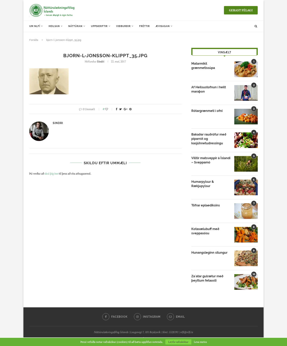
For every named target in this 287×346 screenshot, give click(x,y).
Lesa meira (200, 342)
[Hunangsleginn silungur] (246, 258)
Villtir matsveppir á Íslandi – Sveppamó (210, 160)
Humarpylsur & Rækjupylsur (202, 184)
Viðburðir (123, 26)
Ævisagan (163, 26)
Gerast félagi (241, 10)
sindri (100, 61)
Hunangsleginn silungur (209, 252)
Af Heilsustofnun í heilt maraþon (208, 89)
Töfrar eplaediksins (205, 205)
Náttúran (75, 26)
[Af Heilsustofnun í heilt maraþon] (246, 93)
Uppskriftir (99, 26)
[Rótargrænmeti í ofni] (246, 116)
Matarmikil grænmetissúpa (203, 66)
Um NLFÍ (34, 26)
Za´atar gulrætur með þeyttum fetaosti (207, 278)
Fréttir (144, 26)
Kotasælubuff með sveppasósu (205, 231)
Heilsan (54, 26)
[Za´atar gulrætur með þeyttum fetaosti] (246, 282)
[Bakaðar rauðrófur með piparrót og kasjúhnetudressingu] (246, 140)
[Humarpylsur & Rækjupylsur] (246, 187)
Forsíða (33, 39)
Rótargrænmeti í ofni (207, 111)
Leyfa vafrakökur (178, 342)
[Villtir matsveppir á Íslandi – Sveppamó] (246, 164)
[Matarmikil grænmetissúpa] (246, 69)
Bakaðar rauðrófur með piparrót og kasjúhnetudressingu (208, 139)
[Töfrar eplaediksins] (246, 211)
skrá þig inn (51, 173)
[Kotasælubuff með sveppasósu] (246, 235)
